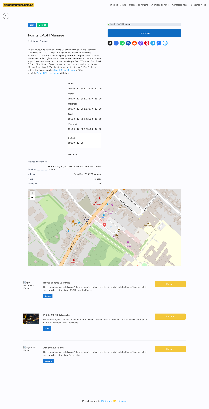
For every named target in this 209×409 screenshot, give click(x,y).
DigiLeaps (106, 401)
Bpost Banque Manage (65, 70)
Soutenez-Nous (198, 4)
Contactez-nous (179, 4)
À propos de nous (160, 4)
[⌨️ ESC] (6, 16)
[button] (104, 225)
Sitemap (122, 401)
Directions (144, 33)
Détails (170, 284)
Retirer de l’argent (117, 4)
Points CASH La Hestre (47, 73)
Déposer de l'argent (138, 4)
